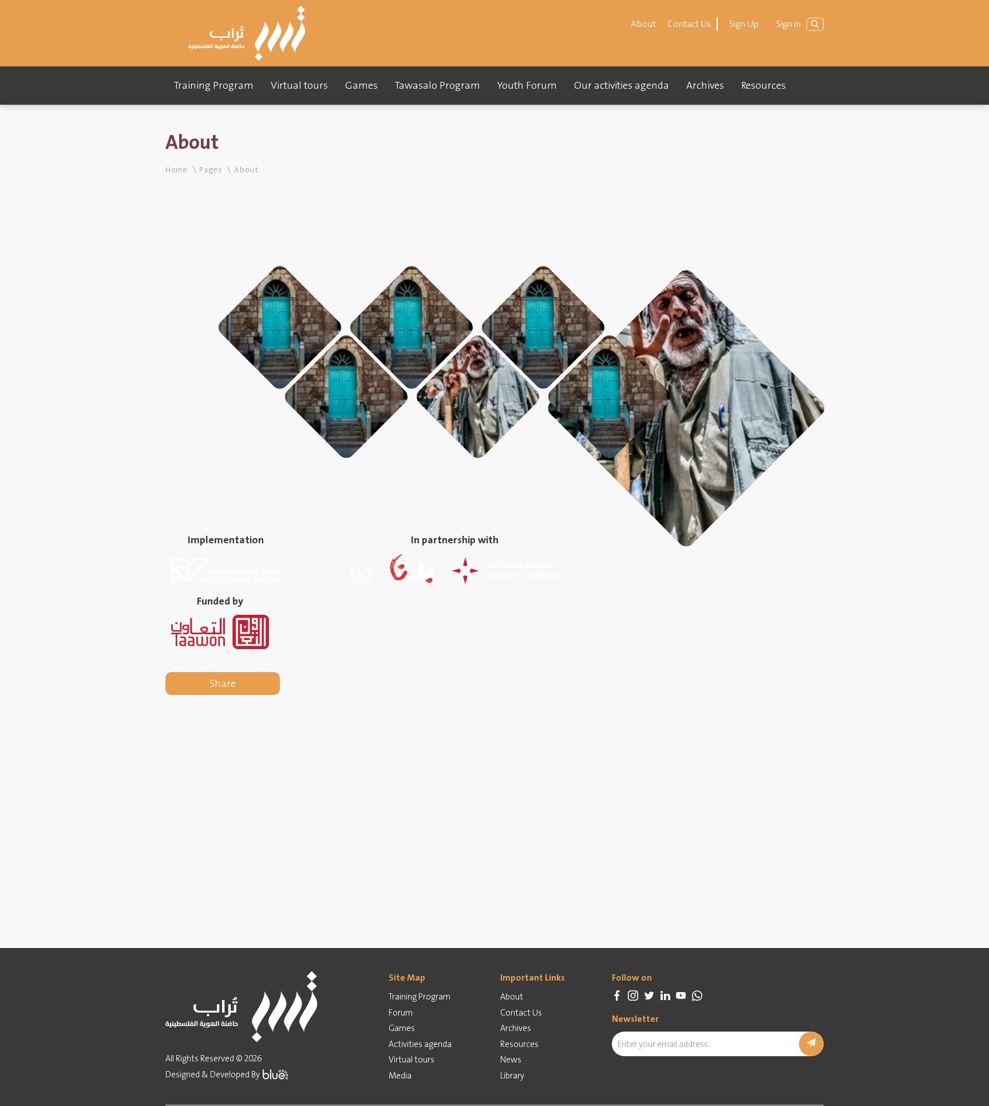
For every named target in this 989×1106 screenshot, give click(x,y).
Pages (211, 169)
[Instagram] (633, 995)
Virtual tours (299, 85)
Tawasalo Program (437, 85)
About (643, 24)
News (510, 1059)
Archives (705, 85)
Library (512, 1075)
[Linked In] (665, 995)
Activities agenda (420, 1044)
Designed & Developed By (212, 1074)
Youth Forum (527, 85)
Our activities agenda (621, 85)
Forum (401, 1012)
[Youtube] (681, 995)
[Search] (815, 24)
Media (400, 1075)
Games (361, 85)
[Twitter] (649, 995)
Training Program (214, 85)
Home (176, 169)
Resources (763, 85)
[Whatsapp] (697, 995)
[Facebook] (617, 995)
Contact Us (689, 24)
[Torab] (246, 33)
